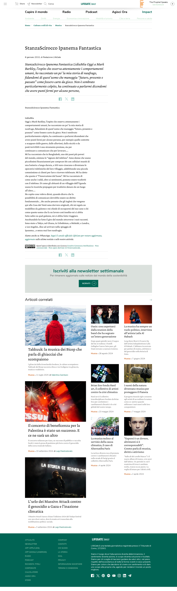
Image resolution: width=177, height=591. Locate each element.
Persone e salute (144, 18)
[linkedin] (124, 575)
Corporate (30, 568)
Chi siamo (63, 548)
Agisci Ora (119, 12)
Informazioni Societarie (70, 564)
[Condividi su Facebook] (60, 99)
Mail (60, 556)
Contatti (62, 544)
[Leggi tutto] (150, 299)
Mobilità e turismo (104, 18)
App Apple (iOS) (32, 548)
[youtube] (113, 575)
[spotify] (108, 575)
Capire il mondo (36, 12)
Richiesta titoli (32, 564)
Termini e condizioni (68, 568)
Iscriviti (86, 283)
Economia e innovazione (78, 18)
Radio (66, 12)
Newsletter (36, 3)
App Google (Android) (36, 552)
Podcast (91, 12)
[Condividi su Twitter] (66, 99)
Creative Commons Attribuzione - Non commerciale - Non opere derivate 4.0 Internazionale (67, 247)
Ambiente (29, 18)
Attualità (30, 540)
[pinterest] (103, 575)
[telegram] (129, 575)
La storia (63, 552)
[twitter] (98, 575)
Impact (147, 12)
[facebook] (92, 575)
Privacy (62, 560)
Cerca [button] (51, 3)
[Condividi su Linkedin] (72, 99)
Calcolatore (31, 572)
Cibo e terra (124, 18)
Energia (56, 18)
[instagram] (119, 575)
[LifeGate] (88, 4)
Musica (31, 375)
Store (22, 3)
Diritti (43, 18)
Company (62, 540)
